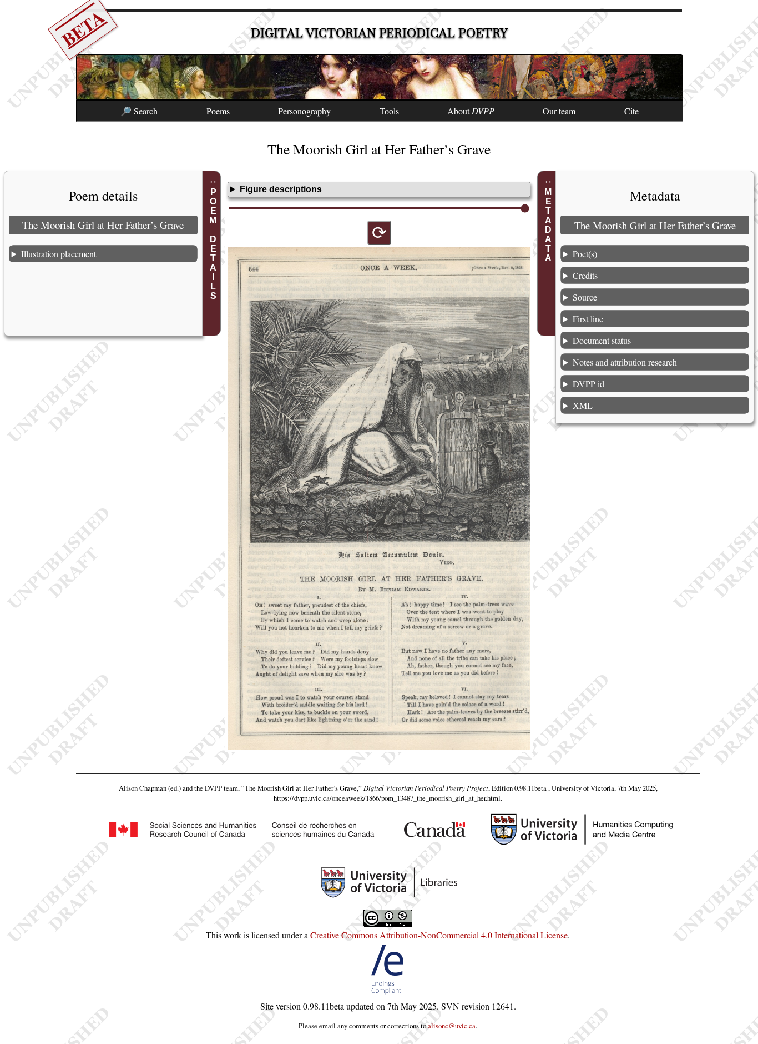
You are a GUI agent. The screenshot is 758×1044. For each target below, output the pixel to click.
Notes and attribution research (625, 362)
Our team (559, 111)
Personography (304, 111)
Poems (218, 111)
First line (588, 318)
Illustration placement (58, 253)
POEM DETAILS (213, 244)
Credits (585, 275)
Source (585, 297)
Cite (631, 111)
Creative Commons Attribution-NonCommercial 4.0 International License (439, 935)
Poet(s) (585, 253)
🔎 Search (139, 111)
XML (583, 405)
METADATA (548, 225)
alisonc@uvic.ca (452, 1026)
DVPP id (588, 383)
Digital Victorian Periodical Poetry (379, 33)
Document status (602, 340)
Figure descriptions (281, 189)
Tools (389, 111)
